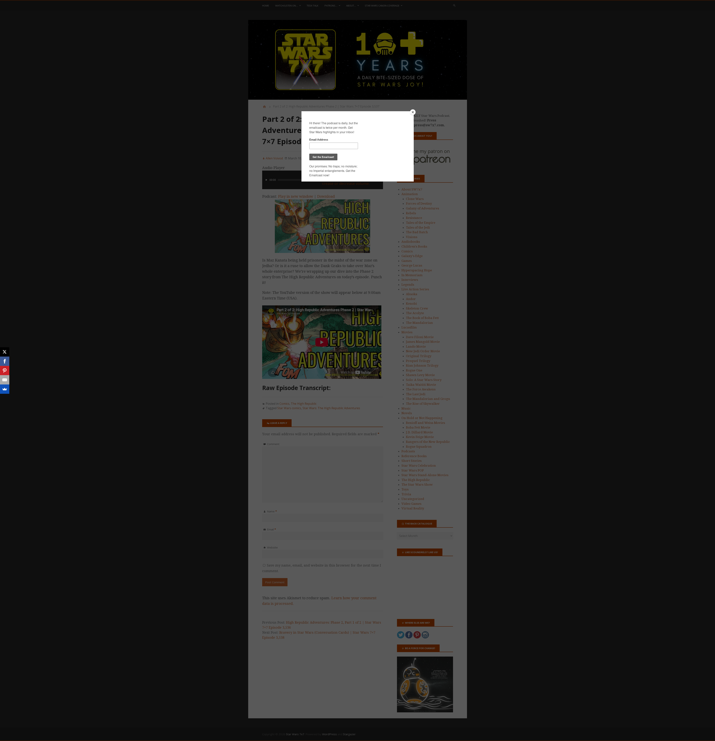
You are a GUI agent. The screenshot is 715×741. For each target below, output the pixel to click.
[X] (4, 352)
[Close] (413, 112)
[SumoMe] (4, 389)
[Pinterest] (4, 370)
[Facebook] (4, 361)
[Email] (4, 379)
